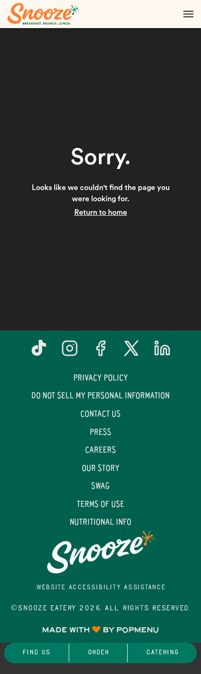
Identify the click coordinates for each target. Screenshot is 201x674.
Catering (162, 653)
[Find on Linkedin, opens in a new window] (162, 352)
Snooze (100, 552)
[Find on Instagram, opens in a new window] (69, 352)
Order (98, 653)
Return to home (100, 212)
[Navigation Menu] (188, 14)
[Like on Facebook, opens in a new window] (100, 352)
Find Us (36, 653)
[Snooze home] (49, 14)
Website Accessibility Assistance (100, 588)
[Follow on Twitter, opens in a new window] (131, 352)
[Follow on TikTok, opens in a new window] (38, 352)
